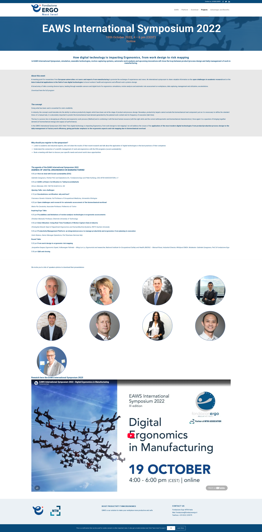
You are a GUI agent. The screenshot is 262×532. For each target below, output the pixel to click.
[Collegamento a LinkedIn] (229, 1)
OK (171, 528)
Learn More (180, 528)
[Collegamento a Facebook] (222, 1)
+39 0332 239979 (185, 515)
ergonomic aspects (100, 128)
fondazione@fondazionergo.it (186, 512)
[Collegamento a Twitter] (226, 1)
